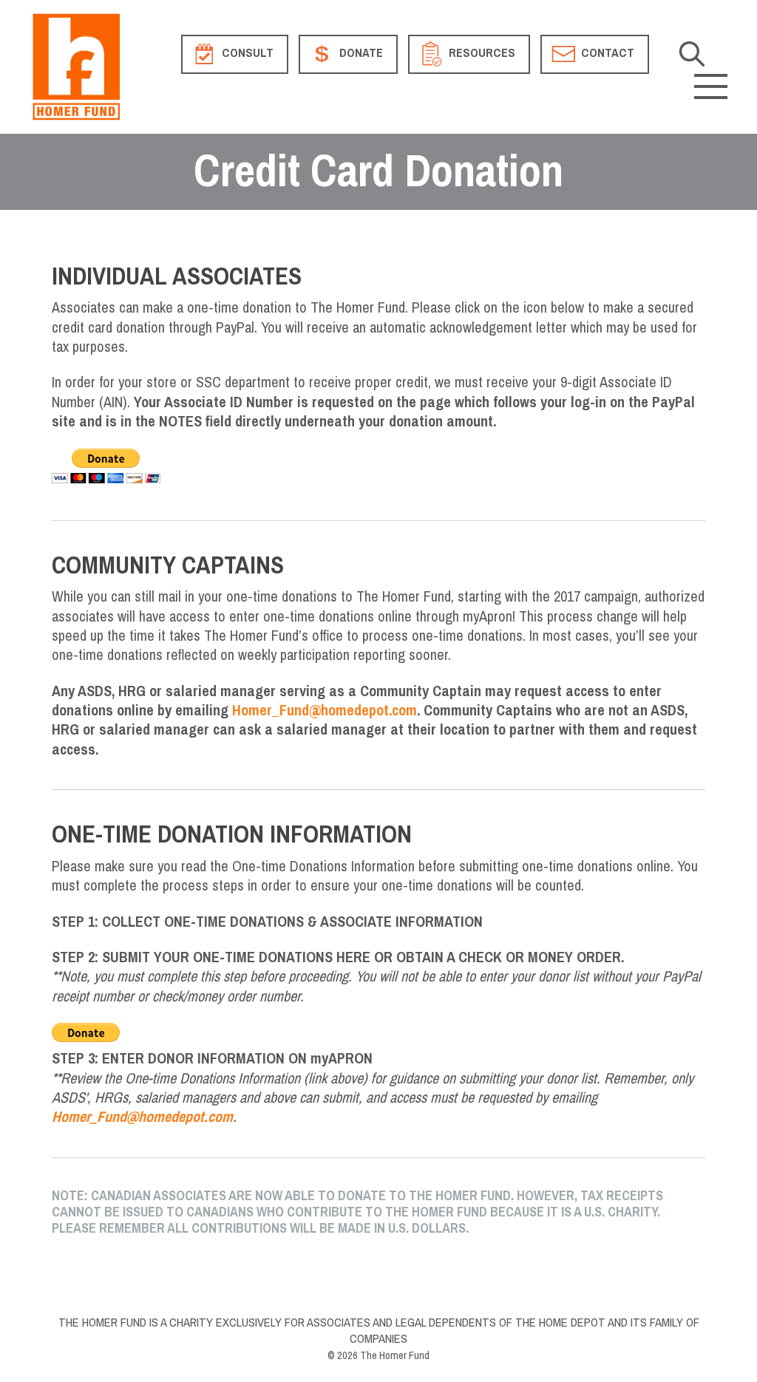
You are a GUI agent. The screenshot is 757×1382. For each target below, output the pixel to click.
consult (246, 53)
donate (359, 53)
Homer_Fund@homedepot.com (324, 710)
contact (606, 53)
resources (480, 53)
